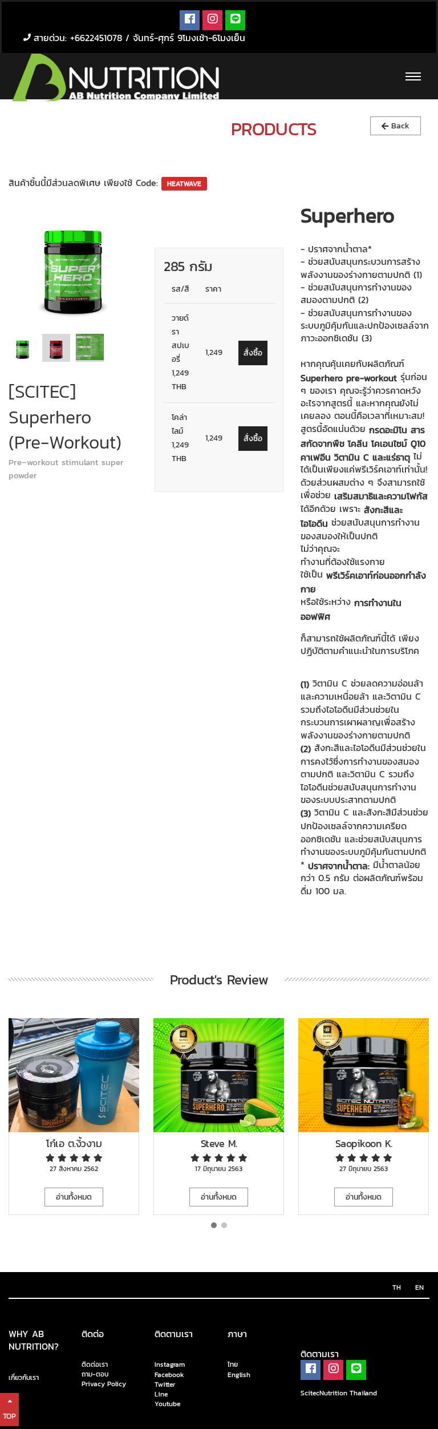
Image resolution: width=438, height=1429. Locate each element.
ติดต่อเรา (95, 1365)
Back (398, 126)
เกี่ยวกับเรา (24, 1378)
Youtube (167, 1404)
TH (396, 1287)
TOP (9, 1416)
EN (419, 1287)
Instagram (170, 1365)
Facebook (169, 1375)
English (239, 1375)
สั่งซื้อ (253, 353)
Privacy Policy (104, 1384)
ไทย (233, 1365)
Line (161, 1394)
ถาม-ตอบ (95, 1374)
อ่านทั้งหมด (74, 1197)
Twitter (165, 1384)
